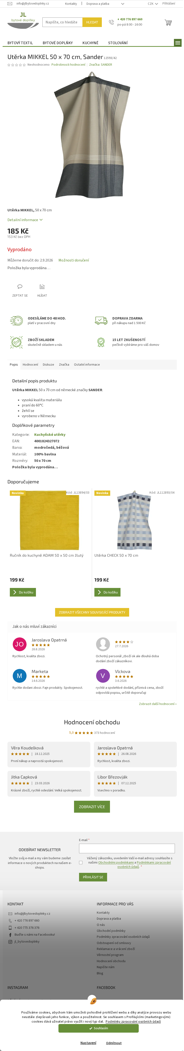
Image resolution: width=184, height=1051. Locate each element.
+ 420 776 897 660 (27, 920)
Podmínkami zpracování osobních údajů (144, 864)
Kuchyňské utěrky (49, 434)
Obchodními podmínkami (116, 862)
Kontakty (71, 4)
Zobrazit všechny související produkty (92, 612)
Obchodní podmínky (111, 930)
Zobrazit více (92, 806)
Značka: (100, 64)
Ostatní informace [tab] (87, 364)
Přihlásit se (93, 877)
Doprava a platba (97, 4)
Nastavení (88, 1043)
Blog (100, 973)
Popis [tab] (14, 364)
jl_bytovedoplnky (27, 941)
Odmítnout (114, 1043)
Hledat (92, 22)
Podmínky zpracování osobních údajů (133, 1021)
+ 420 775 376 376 (27, 927)
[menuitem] (20, 43)
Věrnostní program (110, 955)
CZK (151, 4)
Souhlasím (101, 1028)
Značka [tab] (64, 364)
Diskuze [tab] (48, 364)
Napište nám (106, 967)
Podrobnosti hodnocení (68, 65)
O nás (101, 925)
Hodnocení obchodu (92, 722)
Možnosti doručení (73, 260)
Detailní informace (22, 220)
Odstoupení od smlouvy (114, 943)
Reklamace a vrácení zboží (116, 949)
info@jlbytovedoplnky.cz (32, 913)
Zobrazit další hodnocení (156, 704)
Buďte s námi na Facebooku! (35, 934)
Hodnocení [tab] (30, 364)
